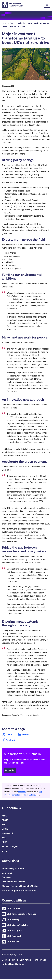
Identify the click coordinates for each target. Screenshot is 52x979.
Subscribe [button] (9, 770)
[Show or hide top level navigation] (47, 5)
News (12, 23)
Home (4, 23)
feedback (22, 792)
